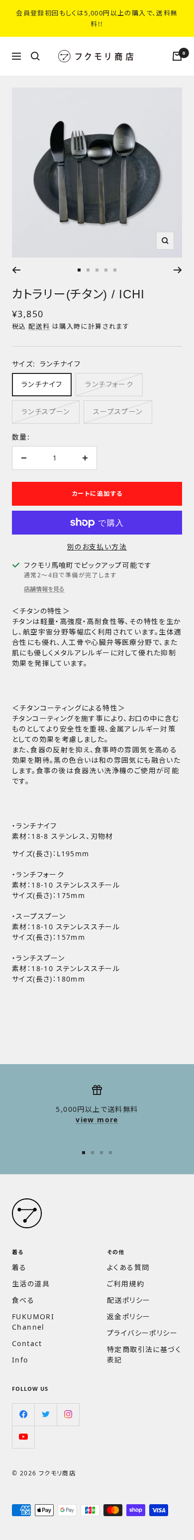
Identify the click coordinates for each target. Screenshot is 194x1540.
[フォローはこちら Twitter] (45, 1414)
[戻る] (16, 270)
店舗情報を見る (44, 589)
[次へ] (178, 270)
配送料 (39, 326)
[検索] (35, 56)
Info (20, 1359)
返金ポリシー (128, 1316)
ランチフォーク (109, 384)
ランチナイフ (41, 384)
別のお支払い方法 (97, 546)
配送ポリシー (128, 1300)
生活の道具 (31, 1283)
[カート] (177, 56)
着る (19, 1267)
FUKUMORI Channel (33, 1322)
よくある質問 (128, 1267)
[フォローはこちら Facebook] (23, 1414)
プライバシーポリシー (142, 1333)
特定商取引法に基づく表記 (144, 1354)
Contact (27, 1343)
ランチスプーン (45, 411)
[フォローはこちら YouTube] (23, 1437)
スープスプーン (118, 411)
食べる (23, 1300)
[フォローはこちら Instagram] (68, 1414)
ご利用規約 (125, 1283)
